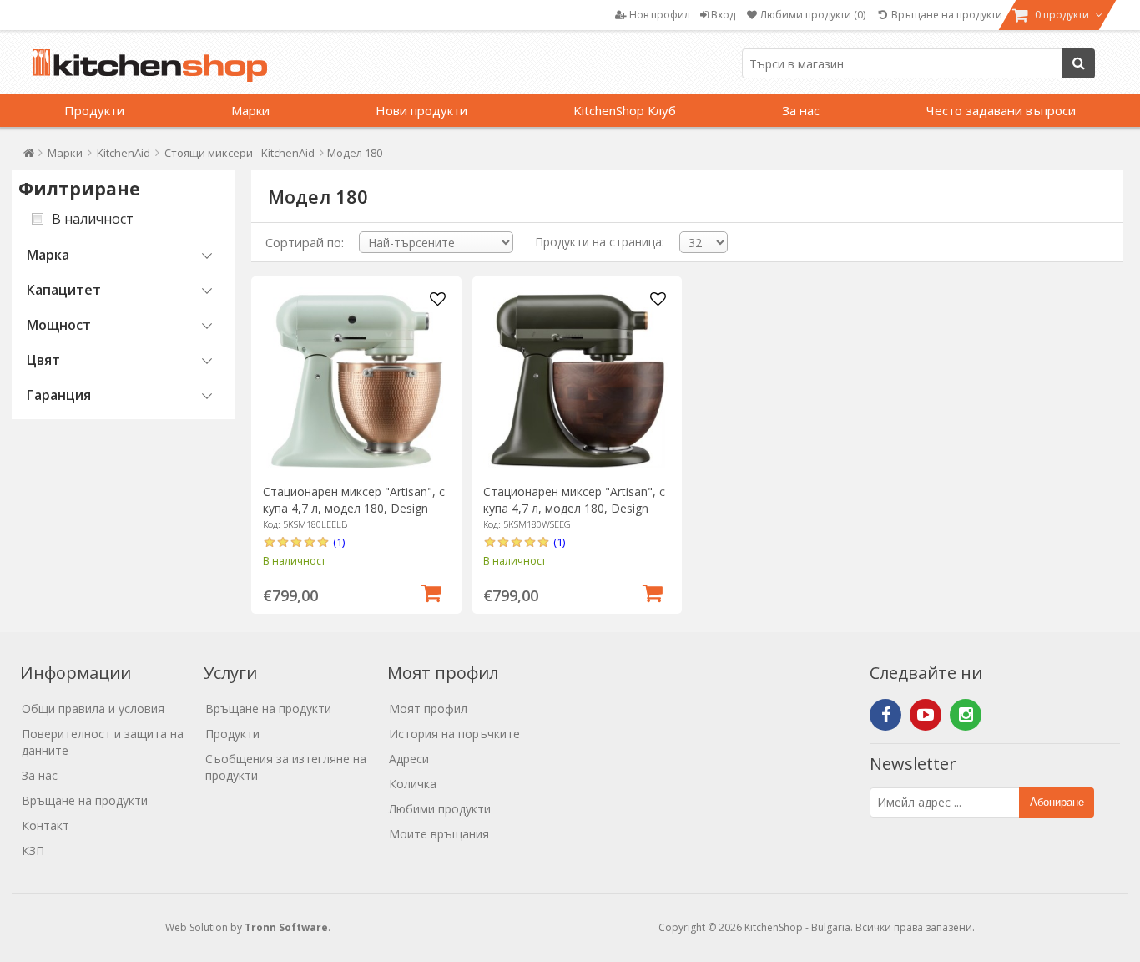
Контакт (45, 825)
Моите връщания (439, 834)
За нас (801, 110)
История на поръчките (454, 734)
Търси (1078, 63)
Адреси (409, 759)
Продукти (94, 110)
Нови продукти (421, 110)
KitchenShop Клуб (624, 110)
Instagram (965, 715)
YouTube (925, 715)
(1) (339, 541)
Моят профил (428, 708)
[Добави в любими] (437, 299)
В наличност (93, 219)
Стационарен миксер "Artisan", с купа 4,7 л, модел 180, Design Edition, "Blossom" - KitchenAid (354, 508)
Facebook (885, 715)
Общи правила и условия (93, 708)
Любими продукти (440, 809)
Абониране (1057, 802)
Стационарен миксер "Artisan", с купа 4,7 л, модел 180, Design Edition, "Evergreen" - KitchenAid (574, 508)
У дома (28, 156)
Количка (412, 784)
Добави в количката (431, 591)
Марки (250, 110)
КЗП (33, 850)
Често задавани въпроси (1001, 110)
